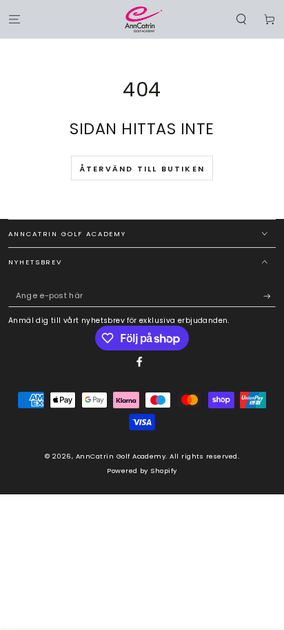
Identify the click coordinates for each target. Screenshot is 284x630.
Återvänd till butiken (142, 168)
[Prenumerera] (269, 296)
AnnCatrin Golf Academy (121, 456)
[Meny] (14, 19)
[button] (241, 19)
